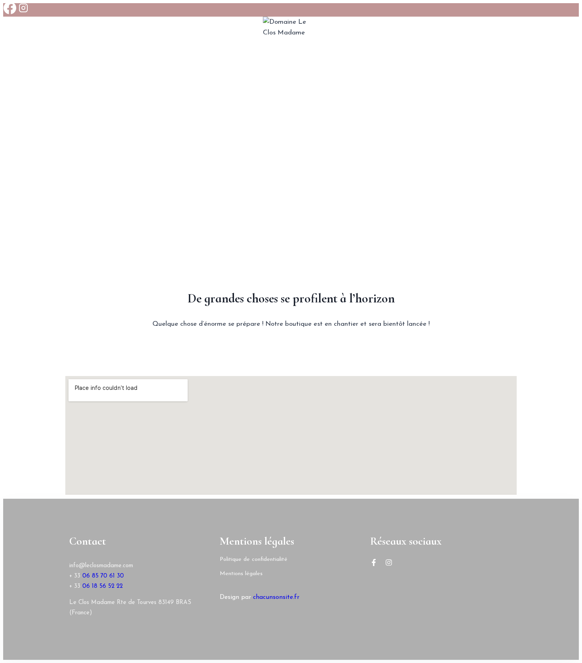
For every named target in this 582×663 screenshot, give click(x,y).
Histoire (178, 130)
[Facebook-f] (373, 562)
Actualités (367, 130)
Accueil (139, 130)
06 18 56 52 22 (102, 586)
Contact (412, 130)
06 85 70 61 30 (103, 576)
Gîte (331, 130)
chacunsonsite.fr (276, 597)
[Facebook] (10, 10)
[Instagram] (23, 10)
